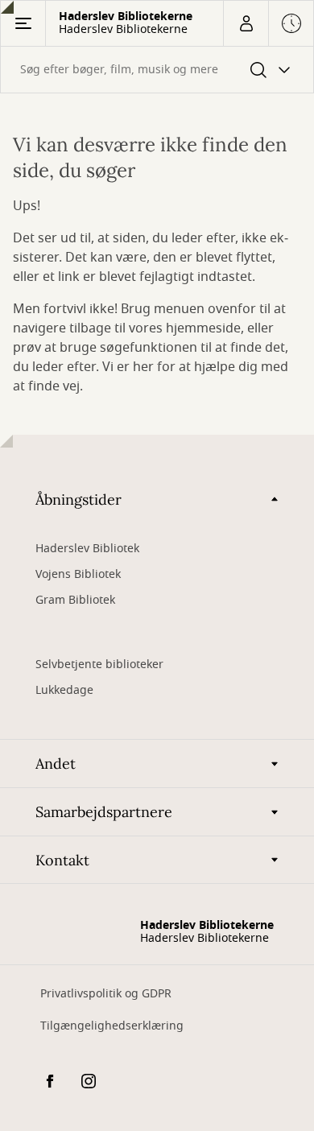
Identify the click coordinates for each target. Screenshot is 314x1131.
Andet (55, 763)
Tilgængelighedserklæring (112, 1025)
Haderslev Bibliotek (87, 548)
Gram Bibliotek (75, 600)
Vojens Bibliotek (78, 574)
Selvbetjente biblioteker (99, 664)
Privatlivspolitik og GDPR (105, 993)
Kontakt (62, 860)
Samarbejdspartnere (103, 812)
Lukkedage (64, 690)
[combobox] (157, 70)
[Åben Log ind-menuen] (245, 23)
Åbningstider (78, 499)
